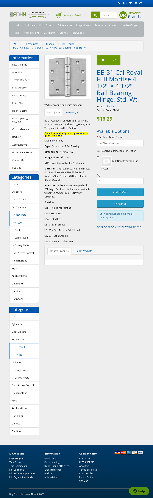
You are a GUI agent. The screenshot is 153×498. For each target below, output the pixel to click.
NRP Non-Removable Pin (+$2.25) (119, 164)
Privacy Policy (19, 87)
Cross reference (20, 129)
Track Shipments (18, 466)
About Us (17, 72)
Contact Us (18, 160)
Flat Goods (78, 32)
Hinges (50, 44)
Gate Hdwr (49, 32)
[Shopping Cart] (135, 3)
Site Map (16, 167)
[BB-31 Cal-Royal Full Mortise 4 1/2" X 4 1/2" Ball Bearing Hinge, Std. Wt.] (67, 77)
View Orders (15, 462)
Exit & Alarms (65, 25)
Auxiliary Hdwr (31, 32)
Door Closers (46, 25)
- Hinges (17, 222)
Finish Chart (18, 103)
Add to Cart (120, 192)
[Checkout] (140, 3)
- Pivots (16, 230)
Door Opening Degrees (20, 120)
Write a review (133, 226)
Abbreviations (19, 144)
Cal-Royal (109, 106)
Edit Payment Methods (21, 477)
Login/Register (16, 458)
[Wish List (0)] (130, 3)
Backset (16, 136)
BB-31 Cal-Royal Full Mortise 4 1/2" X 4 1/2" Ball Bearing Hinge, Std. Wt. (50, 47)
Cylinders (30, 25)
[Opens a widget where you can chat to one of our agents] (139, 491)
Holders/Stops (129, 25)
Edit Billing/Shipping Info (22, 473)
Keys (17, 32)
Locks (18, 25)
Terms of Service (21, 80)
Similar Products (83, 251)
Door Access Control (106, 25)
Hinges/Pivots (83, 25)
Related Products (59, 251)
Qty (99, 175)
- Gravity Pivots (20, 245)
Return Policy (19, 95)
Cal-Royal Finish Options (111, 137)
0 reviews (119, 226)
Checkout (120, 204)
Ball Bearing (68, 44)
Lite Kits (64, 32)
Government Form (22, 152)
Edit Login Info (16, 469)
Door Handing (19, 110)
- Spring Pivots (20, 237)
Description (53, 112)
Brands (134, 16)
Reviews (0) (72, 112)
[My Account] (125, 3)
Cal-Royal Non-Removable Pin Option (116, 150)
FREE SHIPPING (19, 64)
